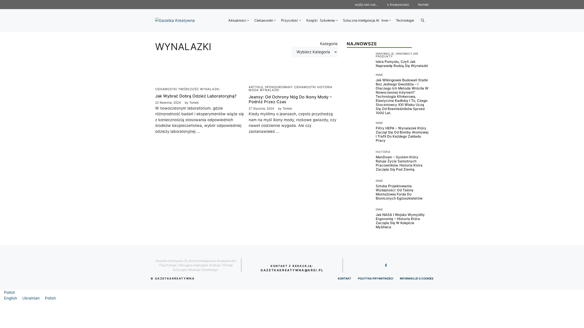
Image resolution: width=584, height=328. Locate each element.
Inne (384, 20)
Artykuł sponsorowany (271, 87)
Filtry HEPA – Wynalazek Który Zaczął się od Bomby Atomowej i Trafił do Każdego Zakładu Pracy (402, 134)
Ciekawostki (263, 20)
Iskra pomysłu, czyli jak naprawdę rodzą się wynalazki (402, 63)
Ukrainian (31, 298)
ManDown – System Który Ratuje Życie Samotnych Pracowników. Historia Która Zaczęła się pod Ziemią (399, 163)
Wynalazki (209, 89)
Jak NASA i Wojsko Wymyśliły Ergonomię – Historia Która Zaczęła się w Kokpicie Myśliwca (400, 221)
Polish (9, 292)
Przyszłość (289, 20)
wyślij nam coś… (366, 4)
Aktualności (237, 20)
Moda (254, 90)
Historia (324, 87)
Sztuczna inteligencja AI (361, 20)
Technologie (405, 20)
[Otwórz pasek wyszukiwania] (422, 20)
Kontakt (423, 4)
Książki (312, 20)
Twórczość (188, 89)
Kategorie (329, 43)
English (11, 298)
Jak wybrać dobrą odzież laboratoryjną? (195, 96)
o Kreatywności (398, 4)
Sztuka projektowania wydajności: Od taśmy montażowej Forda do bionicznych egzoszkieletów (399, 192)
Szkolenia (327, 20)
